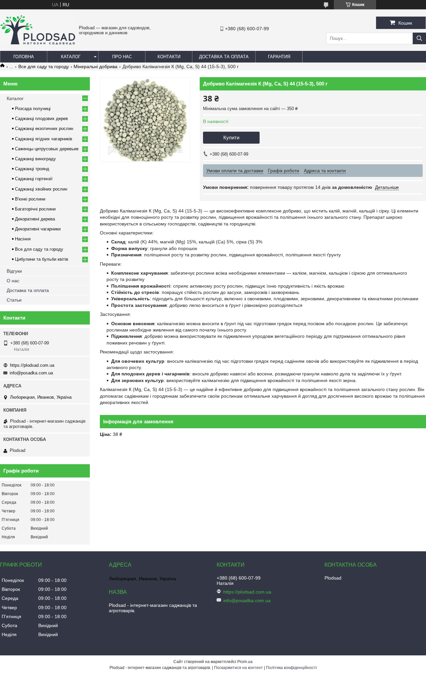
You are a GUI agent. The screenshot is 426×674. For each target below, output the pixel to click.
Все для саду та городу (43, 66)
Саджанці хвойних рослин (41, 189)
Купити (231, 137)
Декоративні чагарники (38, 228)
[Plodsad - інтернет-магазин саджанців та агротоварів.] (38, 43)
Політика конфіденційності (291, 667)
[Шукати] (419, 38)
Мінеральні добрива (95, 66)
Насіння (23, 238)
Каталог (71, 56)
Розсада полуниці (33, 108)
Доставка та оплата (224, 56)
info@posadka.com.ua (31, 372)
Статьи (14, 300)
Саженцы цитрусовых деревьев (47, 148)
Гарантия (279, 56)
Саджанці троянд (32, 168)
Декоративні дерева (35, 218)
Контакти (168, 56)
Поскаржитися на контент (238, 667)
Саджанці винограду (35, 158)
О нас (13, 280)
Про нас (122, 56)
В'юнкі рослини (30, 199)
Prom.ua (245, 661)
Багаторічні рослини (35, 208)
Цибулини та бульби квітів (41, 259)
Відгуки (14, 271)
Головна (23, 56)
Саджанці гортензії (34, 178)
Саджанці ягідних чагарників (43, 138)
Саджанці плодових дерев (41, 118)
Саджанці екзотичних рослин (44, 128)
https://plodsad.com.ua (32, 365)
